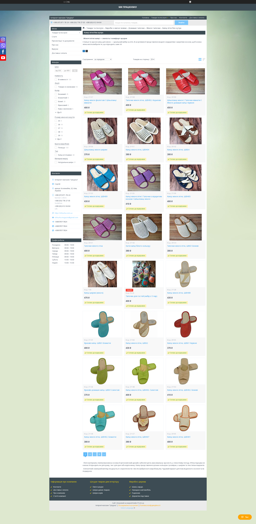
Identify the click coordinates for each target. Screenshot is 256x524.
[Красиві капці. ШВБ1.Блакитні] (102, 324)
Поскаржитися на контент (128, 505)
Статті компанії (59, 496)
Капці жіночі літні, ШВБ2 (137, 343)
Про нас (173, 17)
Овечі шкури (98, 487)
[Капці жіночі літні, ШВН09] (102, 177)
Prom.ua (141, 503)
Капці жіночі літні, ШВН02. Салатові (142, 390)
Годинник (136, 493)
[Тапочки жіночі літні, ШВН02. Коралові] (144, 81)
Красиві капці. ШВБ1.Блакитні (97, 343)
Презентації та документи (63, 41)
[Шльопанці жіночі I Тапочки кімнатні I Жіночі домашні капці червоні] (185, 81)
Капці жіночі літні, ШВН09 (95, 196)
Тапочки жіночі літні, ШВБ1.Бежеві (183, 246)
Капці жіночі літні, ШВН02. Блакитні (100, 437)
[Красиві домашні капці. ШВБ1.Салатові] (102, 371)
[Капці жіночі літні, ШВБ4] (185, 131)
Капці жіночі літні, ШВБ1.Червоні (182, 343)
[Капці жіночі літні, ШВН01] (185, 418)
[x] (87, 51)
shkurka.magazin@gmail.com (66, 217)
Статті (54, 36)
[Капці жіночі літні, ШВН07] (144, 418)
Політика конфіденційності (150, 505)
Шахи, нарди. (137, 487)
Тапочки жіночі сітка (93, 246)
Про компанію (59, 493)
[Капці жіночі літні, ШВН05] (185, 177)
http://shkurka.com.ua (63, 213)
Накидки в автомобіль (141, 490)
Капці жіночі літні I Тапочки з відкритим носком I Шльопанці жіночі (144, 197)
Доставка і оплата (196, 17)
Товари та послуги (159, 17)
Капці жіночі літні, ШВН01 (179, 437)
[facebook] (84, 51)
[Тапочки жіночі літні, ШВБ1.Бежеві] (185, 227)
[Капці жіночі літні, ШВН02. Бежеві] (185, 371)
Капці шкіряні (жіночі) (93, 293)
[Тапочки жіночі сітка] (102, 227)
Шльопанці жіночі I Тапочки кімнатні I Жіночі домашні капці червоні (184, 101)
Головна (145, 17)
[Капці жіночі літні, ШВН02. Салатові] (144, 371)
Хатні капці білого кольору (138, 246)
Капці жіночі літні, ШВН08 (179, 293)
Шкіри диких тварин (101, 490)
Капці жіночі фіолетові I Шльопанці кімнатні (100, 101)
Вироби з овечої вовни (116, 28)
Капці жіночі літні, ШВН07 (137, 437)
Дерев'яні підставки (140, 496)
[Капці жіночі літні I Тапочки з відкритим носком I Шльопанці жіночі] (144, 177)
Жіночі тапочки (153, 28)
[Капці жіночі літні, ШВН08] (185, 274)
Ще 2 (59, 139)
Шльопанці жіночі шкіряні (95, 149)
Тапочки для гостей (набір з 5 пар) (141, 296)
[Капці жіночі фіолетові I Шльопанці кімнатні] (102, 81)
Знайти (181, 23)
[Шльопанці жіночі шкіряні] (102, 131)
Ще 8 (59, 112)
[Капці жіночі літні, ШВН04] (144, 131)
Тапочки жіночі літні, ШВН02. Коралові (143, 100)
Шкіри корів (98, 493)
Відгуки (55, 49)
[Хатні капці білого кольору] (144, 227)
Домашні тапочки (136, 28)
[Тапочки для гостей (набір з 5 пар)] (144, 274)
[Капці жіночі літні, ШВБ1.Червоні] (185, 324)
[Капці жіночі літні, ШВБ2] (144, 324)
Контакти (183, 17)
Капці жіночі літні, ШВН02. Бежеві (182, 390)
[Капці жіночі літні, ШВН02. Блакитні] (102, 418)
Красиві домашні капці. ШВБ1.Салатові (101, 390)
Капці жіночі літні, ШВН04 (137, 149)
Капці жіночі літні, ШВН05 (179, 196)
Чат (247, 517)
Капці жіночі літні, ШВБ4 (178, 149)
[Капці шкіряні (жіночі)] (102, 274)
